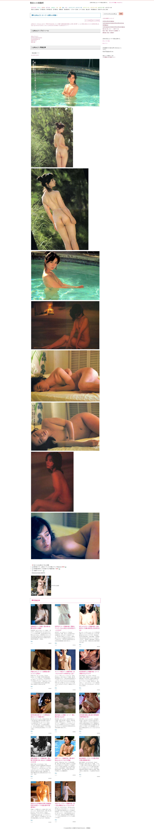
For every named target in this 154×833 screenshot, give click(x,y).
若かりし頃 (35, 9)
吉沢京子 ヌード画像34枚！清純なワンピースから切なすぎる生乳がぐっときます (65, 628)
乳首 (104, 29)
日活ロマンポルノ (103, 9)
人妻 (60, 7)
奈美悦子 (112, 32)
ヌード (82, 9)
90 (112, 30)
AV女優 (94, 9)
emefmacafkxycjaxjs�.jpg (108, 21)
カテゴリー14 (108, 7)
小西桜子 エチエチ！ (38, 570)
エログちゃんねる (55, 585)
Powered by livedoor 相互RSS (38, 572)
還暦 (61, 9)
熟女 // (104, 30)
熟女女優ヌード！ (36, 53)
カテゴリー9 (71, 7)
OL (57, 7)
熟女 (63, 7)
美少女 (43, 7)
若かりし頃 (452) (95, 20)
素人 (88, 9)
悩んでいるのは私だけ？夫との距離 (41, 565)
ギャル (39, 7)
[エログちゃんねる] (41, 585)
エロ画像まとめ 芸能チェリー (109, 57)
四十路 (49, 9)
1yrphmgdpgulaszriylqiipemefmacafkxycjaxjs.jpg (113, 23)
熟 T (115, 29)
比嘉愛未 (116, 30)
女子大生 (48, 7)
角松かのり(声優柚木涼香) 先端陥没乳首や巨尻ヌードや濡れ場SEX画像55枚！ (41, 805)
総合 (33, 7)
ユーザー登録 (113, 2)
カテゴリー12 (93, 7)
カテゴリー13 (101, 7)
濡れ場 (67, 9)
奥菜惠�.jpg (105, 25)
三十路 (42, 9)
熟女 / (108, 32)
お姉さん (53, 7)
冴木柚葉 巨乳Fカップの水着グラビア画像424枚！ (44, 568)
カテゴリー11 (86, 7)
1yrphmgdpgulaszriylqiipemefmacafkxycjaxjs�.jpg (114, 27)
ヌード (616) (88, 20)
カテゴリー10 (78, 7)
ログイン (120, 2)
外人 (66, 7)
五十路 (55, 9)
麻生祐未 (105, 32)
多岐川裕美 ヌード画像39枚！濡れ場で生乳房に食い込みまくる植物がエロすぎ (41, 760)
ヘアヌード (74, 9)
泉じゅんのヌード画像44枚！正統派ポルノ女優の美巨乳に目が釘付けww (89, 628)
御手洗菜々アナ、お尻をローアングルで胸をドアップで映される (47, 566)
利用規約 (88, 828)
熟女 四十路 (109, 30)
